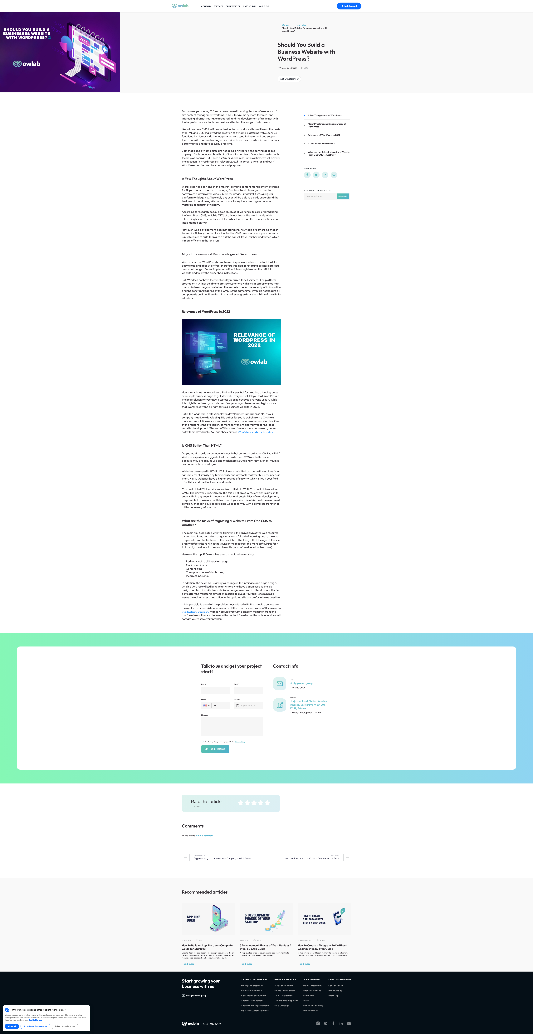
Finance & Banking (312, 990)
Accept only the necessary (35, 1026)
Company (206, 6)
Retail (306, 1000)
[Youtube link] (349, 1023)
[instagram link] (318, 1024)
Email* (236, 684)
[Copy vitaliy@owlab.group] (209, 995)
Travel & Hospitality (312, 985)
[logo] (180, 7)
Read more (188, 963)
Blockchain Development (253, 995)
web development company (195, 611)
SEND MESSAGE (218, 749)
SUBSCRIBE (342, 196)
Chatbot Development (252, 1000)
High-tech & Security (313, 1005)
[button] (206, 705)
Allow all (12, 1026)
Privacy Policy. (240, 742)
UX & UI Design (281, 1005)
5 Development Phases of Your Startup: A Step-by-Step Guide (265, 947)
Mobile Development (284, 990)
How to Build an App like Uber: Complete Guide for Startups (207, 947)
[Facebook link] (333, 1023)
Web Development (289, 78)
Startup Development (252, 985)
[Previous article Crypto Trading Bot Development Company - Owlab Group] (186, 857)
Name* (204, 684)
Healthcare (308, 995)
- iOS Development (283, 995)
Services (218, 6)
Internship (333, 995)
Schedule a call (349, 6)
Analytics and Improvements (255, 1005)
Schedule (237, 700)
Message (204, 715)
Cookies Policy (335, 985)
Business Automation (251, 990)
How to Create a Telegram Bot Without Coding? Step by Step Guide (322, 947)
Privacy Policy (335, 990)
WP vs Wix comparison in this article (255, 432)
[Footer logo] (190, 1024)
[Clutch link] (325, 1023)
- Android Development (286, 1000)
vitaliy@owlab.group (301, 683)
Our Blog (264, 6)
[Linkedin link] (341, 1023)
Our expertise (233, 6)
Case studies (249, 6)
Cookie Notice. (35, 1020)
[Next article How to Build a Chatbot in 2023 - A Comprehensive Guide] (347, 857)
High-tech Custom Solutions (255, 1010)
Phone (203, 700)
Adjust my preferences (65, 1026)
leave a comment (204, 835)
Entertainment (310, 1010)
